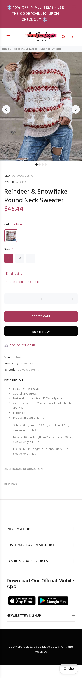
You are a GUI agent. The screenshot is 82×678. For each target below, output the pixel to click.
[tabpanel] (41, 106)
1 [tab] (36, 164)
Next (76, 109)
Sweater (29, 363)
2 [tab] (39, 164)
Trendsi (20, 357)
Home (5, 49)
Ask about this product (25, 282)
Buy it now (41, 332)
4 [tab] (46, 164)
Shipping (16, 273)
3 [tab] (43, 164)
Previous (6, 109)
